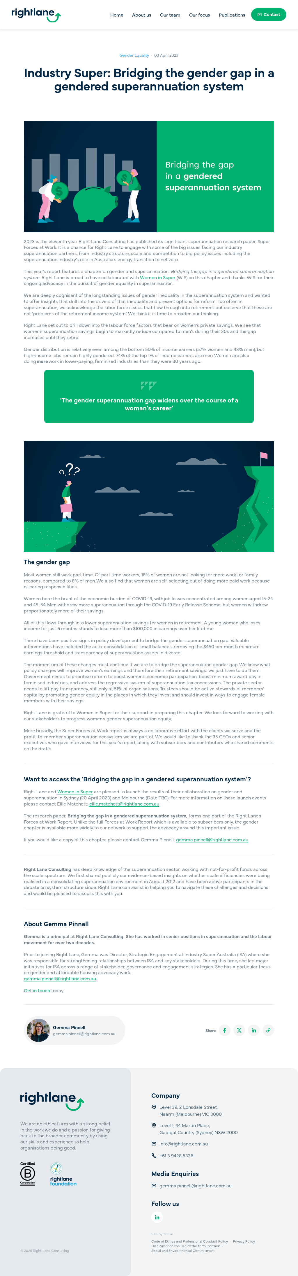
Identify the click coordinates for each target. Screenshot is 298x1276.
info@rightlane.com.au (184, 1143)
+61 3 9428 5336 (176, 1155)
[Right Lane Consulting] (36, 15)
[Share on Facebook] (224, 1030)
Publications (232, 14)
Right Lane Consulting (51, 1250)
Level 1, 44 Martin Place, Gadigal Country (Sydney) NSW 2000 (198, 1128)
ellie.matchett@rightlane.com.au (124, 803)
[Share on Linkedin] (254, 1030)
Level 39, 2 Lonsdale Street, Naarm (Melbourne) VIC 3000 (190, 1110)
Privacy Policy (244, 1241)
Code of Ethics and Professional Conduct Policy (189, 1241)
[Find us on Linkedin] (157, 1217)
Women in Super (157, 277)
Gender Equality (134, 55)
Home (116, 14)
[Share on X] (239, 1030)
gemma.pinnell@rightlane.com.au (212, 839)
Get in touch (37, 990)
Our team (170, 14)
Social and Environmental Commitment (183, 1250)
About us (141, 14)
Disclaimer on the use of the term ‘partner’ (185, 1245)
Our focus (199, 14)
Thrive (168, 1234)
